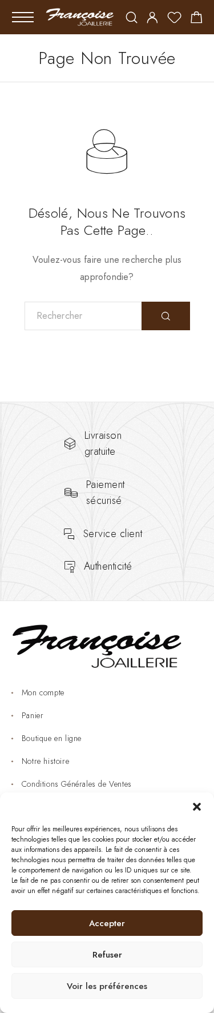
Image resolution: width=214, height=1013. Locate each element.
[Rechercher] (132, 18)
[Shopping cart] (197, 19)
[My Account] (152, 18)
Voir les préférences (107, 986)
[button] (197, 806)
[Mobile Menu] (23, 17)
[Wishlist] (174, 19)
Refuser (107, 954)
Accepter (107, 923)
